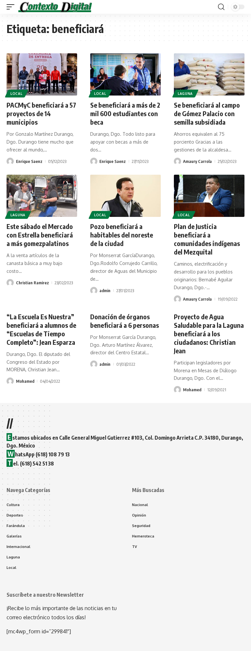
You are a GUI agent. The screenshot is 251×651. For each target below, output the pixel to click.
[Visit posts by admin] (93, 290)
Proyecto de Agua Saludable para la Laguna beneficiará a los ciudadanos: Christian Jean (209, 333)
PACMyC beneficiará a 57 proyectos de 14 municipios (41, 113)
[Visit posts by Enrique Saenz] (10, 161)
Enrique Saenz (29, 161)
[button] (12, 7)
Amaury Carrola (197, 161)
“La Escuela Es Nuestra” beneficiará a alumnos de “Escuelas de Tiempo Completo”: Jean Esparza (41, 329)
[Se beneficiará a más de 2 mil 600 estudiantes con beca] (125, 74)
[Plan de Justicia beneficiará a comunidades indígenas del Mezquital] (209, 196)
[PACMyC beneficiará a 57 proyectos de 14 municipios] (42, 74)
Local (16, 94)
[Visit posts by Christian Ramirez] (10, 282)
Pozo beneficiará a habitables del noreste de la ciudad (121, 234)
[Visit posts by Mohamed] (10, 381)
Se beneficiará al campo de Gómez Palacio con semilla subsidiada (207, 113)
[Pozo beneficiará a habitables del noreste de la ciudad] (125, 196)
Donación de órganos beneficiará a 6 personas (124, 320)
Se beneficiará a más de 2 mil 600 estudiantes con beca (125, 113)
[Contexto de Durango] (55, 7)
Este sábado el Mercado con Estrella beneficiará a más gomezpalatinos (40, 234)
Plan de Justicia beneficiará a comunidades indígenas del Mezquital (207, 239)
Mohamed (25, 381)
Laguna (185, 94)
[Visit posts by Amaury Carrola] (177, 161)
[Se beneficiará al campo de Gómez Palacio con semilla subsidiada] (209, 74)
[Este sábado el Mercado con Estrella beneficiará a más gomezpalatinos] (42, 196)
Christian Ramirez (32, 282)
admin (104, 290)
